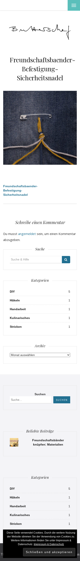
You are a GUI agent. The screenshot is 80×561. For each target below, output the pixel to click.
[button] (40, 30)
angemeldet (27, 234)
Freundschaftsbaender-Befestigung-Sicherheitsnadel (42, 68)
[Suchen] (66, 259)
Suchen (40, 394)
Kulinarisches (20, 318)
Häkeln (15, 300)
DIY (12, 291)
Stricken (16, 326)
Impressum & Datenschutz (49, 544)
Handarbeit (18, 309)
